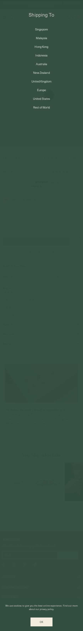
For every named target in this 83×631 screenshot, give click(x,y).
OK (41, 622)
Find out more (70, 605)
